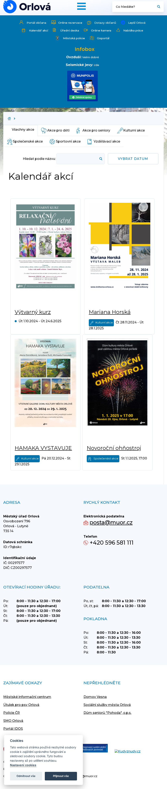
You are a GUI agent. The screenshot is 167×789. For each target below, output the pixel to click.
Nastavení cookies (23, 765)
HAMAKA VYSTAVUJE (43, 448)
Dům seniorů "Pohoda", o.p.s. (107, 713)
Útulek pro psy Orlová (21, 705)
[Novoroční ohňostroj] (117, 390)
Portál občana (36, 22)
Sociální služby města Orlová (107, 705)
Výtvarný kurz (33, 312)
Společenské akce (28, 141)
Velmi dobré (90, 57)
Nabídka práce (133, 30)
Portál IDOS (13, 729)
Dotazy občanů (105, 22)
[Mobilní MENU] (81, 6)
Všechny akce (23, 130)
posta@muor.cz (111, 522)
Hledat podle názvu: (39, 159)
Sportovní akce (68, 141)
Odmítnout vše (25, 776)
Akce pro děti (58, 130)
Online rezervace (70, 22)
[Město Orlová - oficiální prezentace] (27, 6)
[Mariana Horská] (119, 254)
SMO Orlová (13, 721)
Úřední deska (69, 30)
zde (96, 65)
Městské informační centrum (27, 697)
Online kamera (101, 30)
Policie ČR (11, 713)
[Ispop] (90, 748)
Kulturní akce (134, 130)
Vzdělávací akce (107, 141)
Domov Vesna (95, 697)
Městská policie (74, 38)
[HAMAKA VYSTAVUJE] (45, 390)
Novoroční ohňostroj (114, 448)
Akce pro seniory (96, 130)
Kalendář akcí (38, 30)
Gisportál (103, 38)
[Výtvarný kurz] (45, 254)
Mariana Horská (110, 312)
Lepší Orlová (136, 22)
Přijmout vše (61, 776)
